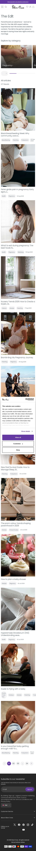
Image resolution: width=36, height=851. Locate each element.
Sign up (29, 789)
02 (13, 763)
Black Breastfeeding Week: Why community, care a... (15, 134)
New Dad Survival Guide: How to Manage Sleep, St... (15, 468)
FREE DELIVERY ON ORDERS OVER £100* (18, 2)
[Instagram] (28, 825)
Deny (18, 450)
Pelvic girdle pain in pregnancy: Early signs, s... (17, 190)
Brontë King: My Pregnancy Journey (17, 357)
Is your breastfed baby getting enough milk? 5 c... (15, 747)
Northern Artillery (20, 842)
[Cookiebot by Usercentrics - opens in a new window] (25, 399)
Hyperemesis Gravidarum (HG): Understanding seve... (15, 634)
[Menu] (2, 7)
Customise (17, 443)
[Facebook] (19, 825)
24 (27, 763)
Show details (25, 431)
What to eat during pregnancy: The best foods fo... (17, 246)
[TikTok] (32, 825)
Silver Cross (14, 840)
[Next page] (31, 763)
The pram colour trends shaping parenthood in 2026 (16, 524)
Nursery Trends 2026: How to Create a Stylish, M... (18, 302)
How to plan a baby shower (13, 579)
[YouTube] (24, 830)
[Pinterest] (24, 825)
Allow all (18, 437)
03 (18, 763)
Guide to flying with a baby (13, 689)
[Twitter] (15, 825)
